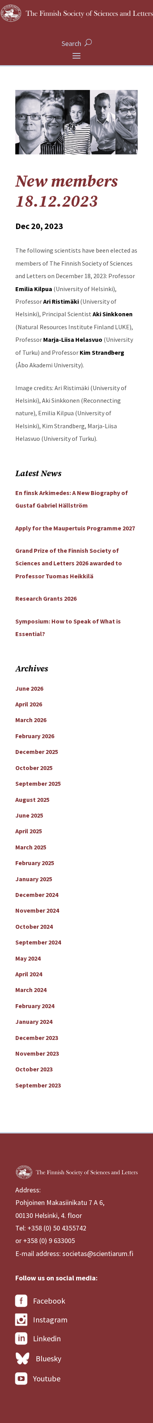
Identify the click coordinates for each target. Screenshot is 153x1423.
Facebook (49, 1301)
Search (71, 43)
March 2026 (30, 720)
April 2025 (28, 831)
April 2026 (28, 704)
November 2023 (37, 1053)
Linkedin (47, 1338)
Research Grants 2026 (45, 598)
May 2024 (27, 958)
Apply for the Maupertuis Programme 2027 (75, 528)
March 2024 (30, 990)
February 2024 (34, 1006)
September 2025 (38, 783)
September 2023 (38, 1085)
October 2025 (34, 768)
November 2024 (37, 910)
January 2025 (33, 879)
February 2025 (34, 863)
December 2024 (36, 895)
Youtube (46, 1378)
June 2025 (29, 815)
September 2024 (38, 942)
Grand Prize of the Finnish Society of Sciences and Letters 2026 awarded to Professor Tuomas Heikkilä (68, 563)
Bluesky (48, 1358)
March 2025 (30, 847)
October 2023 (34, 1069)
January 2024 (33, 1021)
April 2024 (28, 974)
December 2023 (36, 1038)
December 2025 (36, 752)
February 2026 (34, 736)
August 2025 (32, 799)
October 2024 (34, 926)
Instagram (50, 1319)
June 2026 (29, 688)
